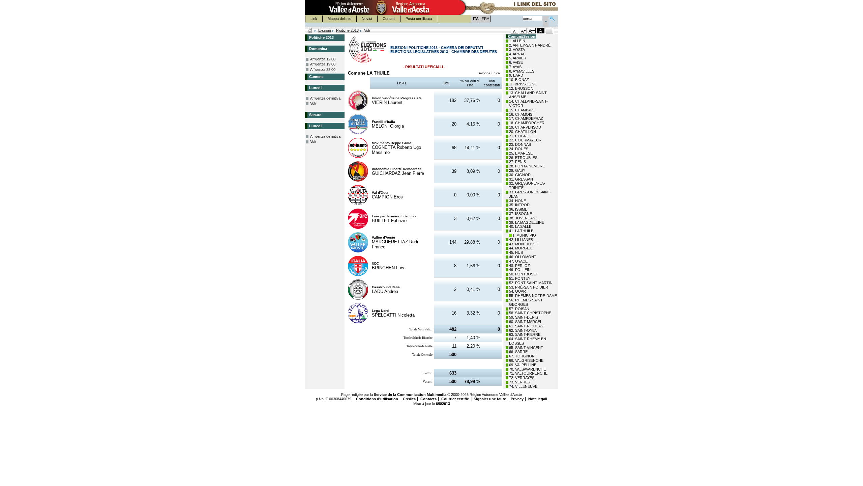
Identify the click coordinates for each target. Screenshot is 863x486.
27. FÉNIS (517, 162)
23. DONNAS (520, 144)
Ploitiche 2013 (347, 30)
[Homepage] (310, 31)
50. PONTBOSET (523, 274)
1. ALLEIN (517, 41)
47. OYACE (518, 261)
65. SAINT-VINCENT (526, 348)
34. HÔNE (517, 201)
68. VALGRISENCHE (526, 360)
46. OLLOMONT (522, 257)
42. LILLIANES (521, 240)
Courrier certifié (455, 399)
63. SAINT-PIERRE (524, 334)
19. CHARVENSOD (525, 127)
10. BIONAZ (519, 80)
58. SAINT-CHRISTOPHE (530, 313)
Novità (367, 19)
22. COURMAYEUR (525, 140)
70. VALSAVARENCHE (527, 369)
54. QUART (518, 291)
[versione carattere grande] (523, 30)
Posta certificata (419, 19)
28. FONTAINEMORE (527, 166)
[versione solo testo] (549, 30)
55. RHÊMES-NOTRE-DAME (533, 296)
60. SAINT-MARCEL (525, 322)
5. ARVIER (517, 58)
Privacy (517, 399)
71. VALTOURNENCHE (528, 373)
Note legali (537, 399)
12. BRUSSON (521, 88)
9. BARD (516, 75)
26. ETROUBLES (523, 158)
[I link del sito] (507, 7)
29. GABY (517, 170)
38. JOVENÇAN (522, 218)
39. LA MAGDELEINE (526, 222)
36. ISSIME (518, 209)
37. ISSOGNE (520, 214)
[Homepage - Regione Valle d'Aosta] (381, 7)
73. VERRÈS (519, 382)
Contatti (389, 19)
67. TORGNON (522, 356)
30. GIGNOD (520, 175)
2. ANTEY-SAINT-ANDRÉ (529, 45)
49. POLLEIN (520, 270)
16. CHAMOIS (520, 114)
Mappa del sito (339, 19)
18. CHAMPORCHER (526, 123)
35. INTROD (519, 205)
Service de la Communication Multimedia (410, 395)
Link (313, 19)
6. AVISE (516, 62)
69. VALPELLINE (522, 365)
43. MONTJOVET (523, 244)
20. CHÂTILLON (522, 132)
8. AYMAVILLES (521, 71)
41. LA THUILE (521, 231)
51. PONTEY (519, 278)
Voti (313, 103)
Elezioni (324, 30)
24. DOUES (518, 149)
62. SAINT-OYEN (523, 330)
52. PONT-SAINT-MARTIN (531, 283)
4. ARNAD (517, 54)
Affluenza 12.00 (322, 59)
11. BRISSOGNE (523, 84)
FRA (485, 19)
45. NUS (516, 252)
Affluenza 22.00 (322, 70)
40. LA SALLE (520, 226)
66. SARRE (518, 352)
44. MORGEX (520, 248)
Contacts (428, 399)
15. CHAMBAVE (522, 110)
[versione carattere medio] (514, 30)
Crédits (409, 399)
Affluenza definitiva (325, 98)
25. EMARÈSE (521, 153)
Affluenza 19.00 (322, 64)
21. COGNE (519, 136)
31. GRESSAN (521, 179)
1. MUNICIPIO (524, 235)
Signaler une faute (490, 399)
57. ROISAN (519, 309)
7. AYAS (515, 67)
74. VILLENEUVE (523, 386)
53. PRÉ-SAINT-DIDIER (528, 287)
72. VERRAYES (521, 378)
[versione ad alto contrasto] (540, 30)
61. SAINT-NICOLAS (526, 326)
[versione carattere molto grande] (532, 30)
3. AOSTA (517, 50)
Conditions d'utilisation (377, 399)
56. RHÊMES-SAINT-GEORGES (526, 302)
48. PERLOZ (519, 266)
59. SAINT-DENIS (523, 317)
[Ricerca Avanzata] (552, 18)
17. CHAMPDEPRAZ (526, 118)
